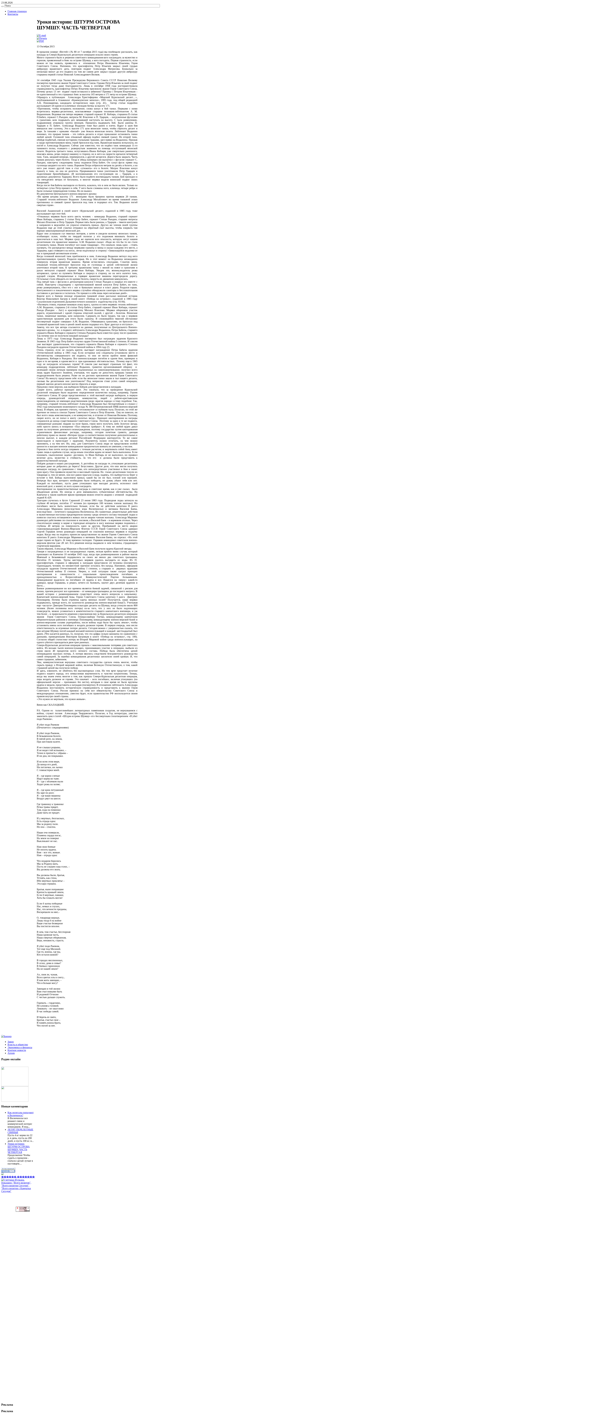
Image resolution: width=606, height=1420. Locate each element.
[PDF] (40, 41)
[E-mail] (41, 35)
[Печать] (42, 38)
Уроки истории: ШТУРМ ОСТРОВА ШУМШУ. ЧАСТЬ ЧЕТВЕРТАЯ (19, 1148)
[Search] (2, 6)
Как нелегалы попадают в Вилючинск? (21, 1114)
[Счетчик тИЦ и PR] (23, 1210)
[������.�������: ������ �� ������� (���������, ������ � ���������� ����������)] (18, 1176)
